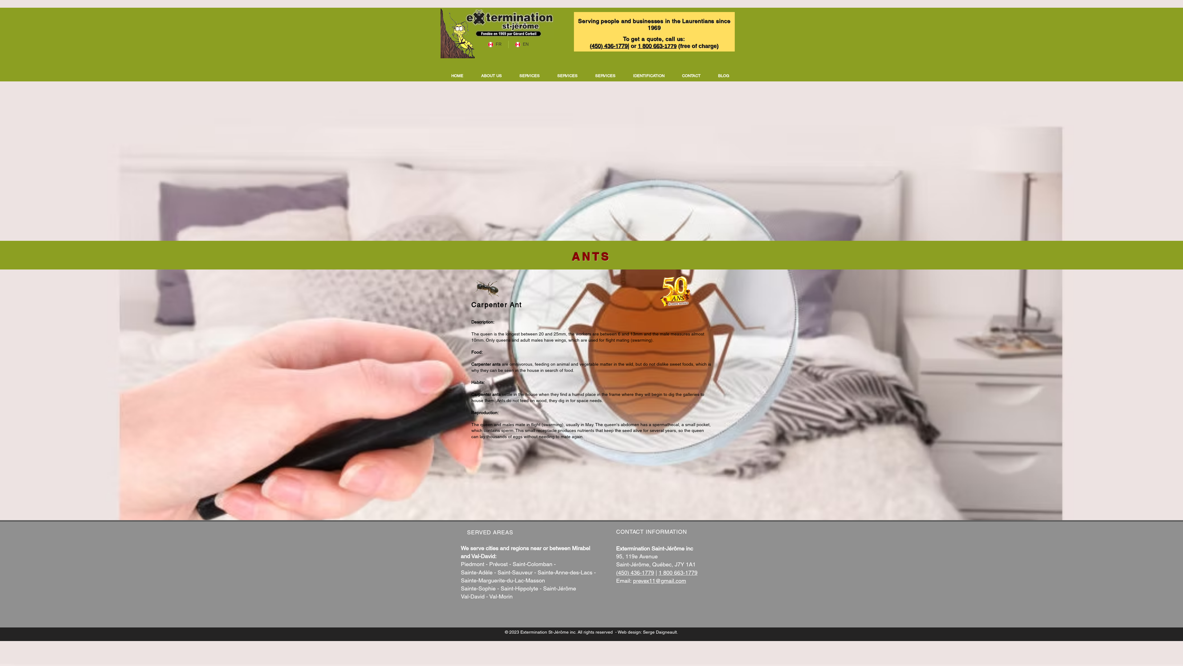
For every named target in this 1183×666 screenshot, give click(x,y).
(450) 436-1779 (635, 572)
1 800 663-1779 (678, 572)
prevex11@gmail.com (659, 581)
